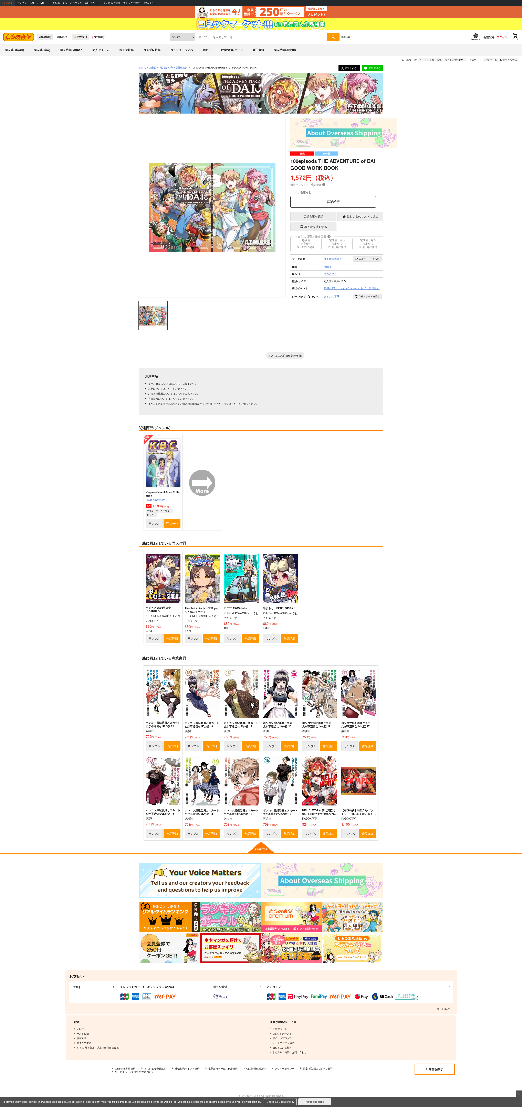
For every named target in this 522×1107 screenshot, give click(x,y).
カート (174, 523)
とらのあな (7, 3)
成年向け (61, 37)
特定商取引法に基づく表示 (317, 1068)
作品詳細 (172, 638)
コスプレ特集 (151, 50)
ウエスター (166, 511)
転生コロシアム (508, 60)
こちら (176, 383)
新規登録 (489, 37)
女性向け (99, 37)
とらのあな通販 (147, 67)
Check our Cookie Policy (280, 1101)
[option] (212, 207)
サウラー (151, 515)
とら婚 (40, 3)
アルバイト (149, 3)
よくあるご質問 (111, 3)
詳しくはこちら (445, 1008)
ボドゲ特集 (126, 50)
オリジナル (490, 60)
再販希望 (333, 201)
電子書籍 (258, 50)
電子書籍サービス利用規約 (223, 1068)
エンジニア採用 (131, 3)
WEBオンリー (92, 3)
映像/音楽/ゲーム (232, 50)
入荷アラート (369, 258)
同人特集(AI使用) (285, 50)
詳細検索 (345, 37)
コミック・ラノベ (181, 50)
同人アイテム (100, 50)
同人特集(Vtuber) (71, 50)
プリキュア (152, 511)
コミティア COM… (455, 60)
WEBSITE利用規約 (125, 1068)
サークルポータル (57, 3)
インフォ (22, 3)
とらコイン (76, 3)
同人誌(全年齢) (14, 50)
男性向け (82, 37)
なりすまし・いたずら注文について (134, 1071)
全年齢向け (45, 37)
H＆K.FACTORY (155, 500)
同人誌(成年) (42, 50)
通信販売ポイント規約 (187, 1068)
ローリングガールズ (430, 60)
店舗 (31, 3)
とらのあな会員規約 (155, 1068)
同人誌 (163, 67)
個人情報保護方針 (256, 1068)
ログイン (502, 37)
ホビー (207, 50)
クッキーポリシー (284, 1068)
